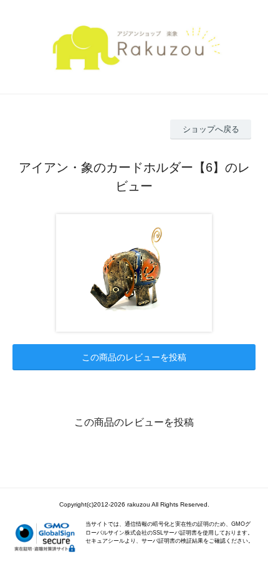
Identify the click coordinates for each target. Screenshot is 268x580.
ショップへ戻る (211, 129)
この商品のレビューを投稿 (134, 357)
